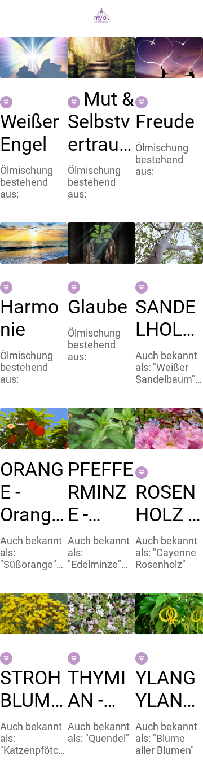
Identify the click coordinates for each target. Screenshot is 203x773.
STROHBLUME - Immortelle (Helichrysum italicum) (33, 688)
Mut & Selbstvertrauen (101, 121)
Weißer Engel (29, 132)
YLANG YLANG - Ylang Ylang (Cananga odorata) (168, 688)
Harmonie (29, 317)
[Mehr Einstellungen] (187, 15)
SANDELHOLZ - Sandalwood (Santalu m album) (169, 317)
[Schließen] (16, 16)
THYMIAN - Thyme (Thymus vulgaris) (101, 688)
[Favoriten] (157, 15)
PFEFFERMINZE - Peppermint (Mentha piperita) (100, 492)
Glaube (97, 306)
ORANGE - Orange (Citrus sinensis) (32, 492)
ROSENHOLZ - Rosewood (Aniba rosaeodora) (165, 503)
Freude (165, 121)
